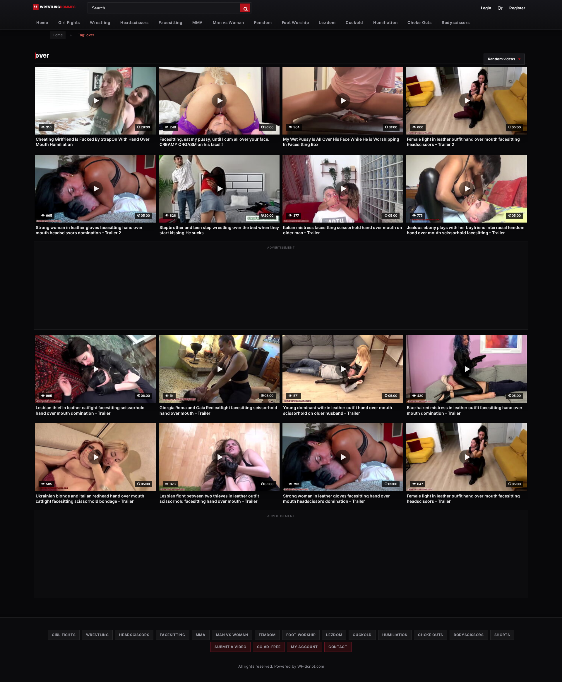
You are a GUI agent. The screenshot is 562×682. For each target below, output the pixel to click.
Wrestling (100, 22)
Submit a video (230, 647)
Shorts (502, 635)
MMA (197, 22)
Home (42, 22)
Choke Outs (419, 22)
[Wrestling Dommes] (58, 7)
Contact (337, 647)
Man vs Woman (228, 22)
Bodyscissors (456, 22)
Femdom (263, 22)
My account (304, 647)
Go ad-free (269, 647)
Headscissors (134, 22)
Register (517, 8)
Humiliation (385, 22)
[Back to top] (552, 668)
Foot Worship (295, 22)
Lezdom (327, 22)
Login (486, 8)
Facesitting (170, 22)
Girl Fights (69, 22)
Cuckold (354, 22)
